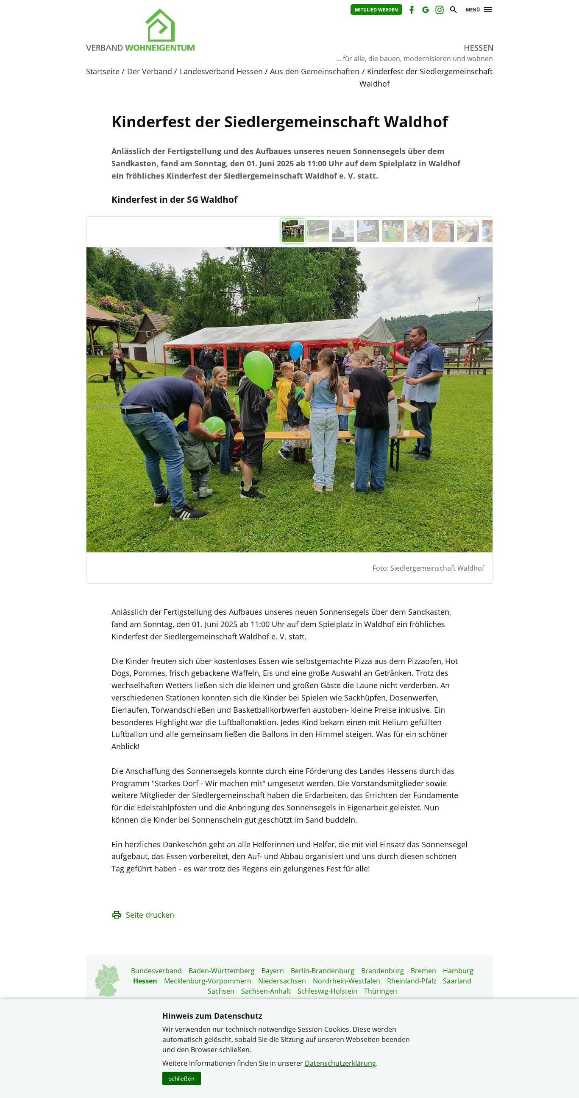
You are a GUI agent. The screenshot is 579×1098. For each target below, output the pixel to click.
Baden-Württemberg (222, 970)
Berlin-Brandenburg (322, 970)
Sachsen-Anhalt (266, 991)
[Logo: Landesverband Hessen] (179, 29)
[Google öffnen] (425, 10)
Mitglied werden (376, 9)
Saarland (457, 981)
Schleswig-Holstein (327, 991)
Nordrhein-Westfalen (346, 981)
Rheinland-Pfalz (411, 981)
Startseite (103, 71)
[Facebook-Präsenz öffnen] (411, 10)
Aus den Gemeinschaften (314, 71)
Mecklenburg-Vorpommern (207, 981)
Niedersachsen (282, 981)
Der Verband (149, 71)
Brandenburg (382, 970)
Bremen (423, 970)
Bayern (273, 970)
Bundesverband (156, 970)
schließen (182, 1078)
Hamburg (458, 970)
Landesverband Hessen (221, 71)
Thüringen (380, 991)
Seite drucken (150, 915)
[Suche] (453, 10)
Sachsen (221, 991)
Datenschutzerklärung (340, 1063)
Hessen (145, 981)
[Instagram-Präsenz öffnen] (439, 10)
